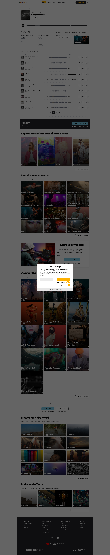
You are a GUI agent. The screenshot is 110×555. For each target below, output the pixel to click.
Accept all (46, 279)
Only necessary (63, 279)
